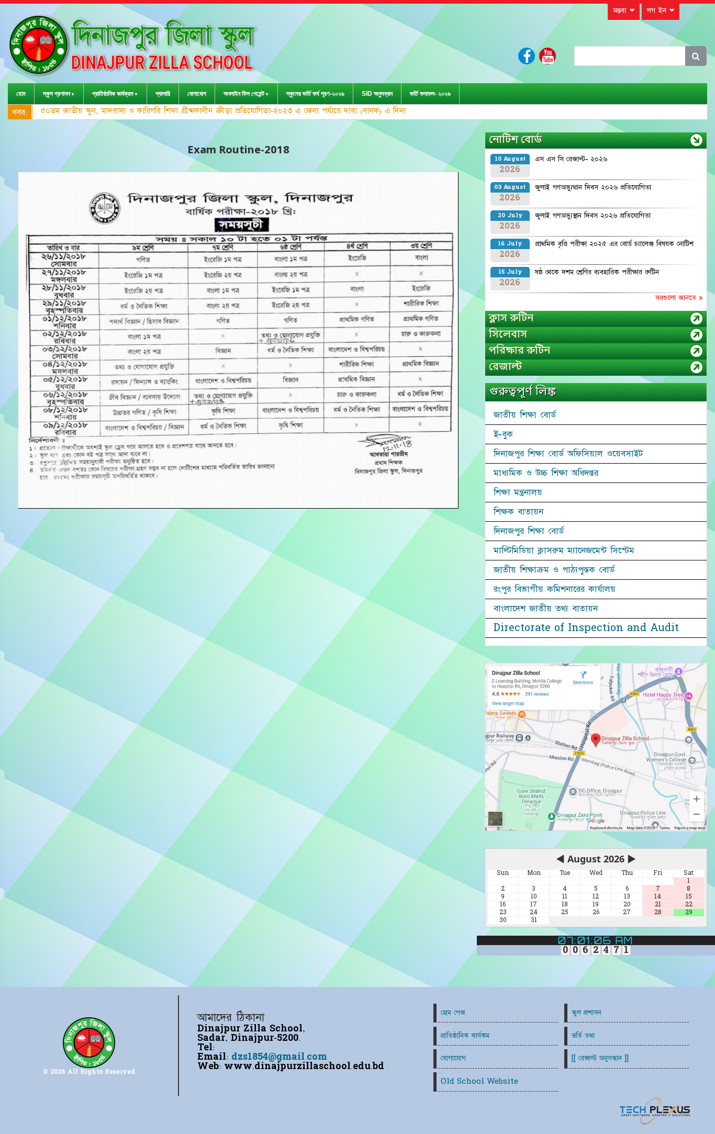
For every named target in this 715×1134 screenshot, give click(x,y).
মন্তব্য (621, 10)
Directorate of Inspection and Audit (586, 628)
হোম (21, 93)
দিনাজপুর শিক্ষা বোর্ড (529, 531)
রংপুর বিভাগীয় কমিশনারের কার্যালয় (555, 589)
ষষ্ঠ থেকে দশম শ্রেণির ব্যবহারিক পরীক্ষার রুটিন (597, 272)
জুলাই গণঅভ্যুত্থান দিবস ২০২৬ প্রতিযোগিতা (593, 187)
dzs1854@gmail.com (279, 1056)
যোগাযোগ (196, 93)
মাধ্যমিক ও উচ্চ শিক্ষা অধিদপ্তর (546, 473)
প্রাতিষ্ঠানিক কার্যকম (465, 1035)
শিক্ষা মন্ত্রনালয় (518, 492)
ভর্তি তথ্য (583, 1035)
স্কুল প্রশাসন (56, 93)
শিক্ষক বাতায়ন (518, 512)
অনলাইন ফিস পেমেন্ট (244, 93)
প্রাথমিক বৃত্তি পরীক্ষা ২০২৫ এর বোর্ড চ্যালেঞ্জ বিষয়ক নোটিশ (614, 244)
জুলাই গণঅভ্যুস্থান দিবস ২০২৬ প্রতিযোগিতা (593, 215)
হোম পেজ (453, 1012)
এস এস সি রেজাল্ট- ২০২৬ (571, 159)
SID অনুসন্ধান (377, 93)
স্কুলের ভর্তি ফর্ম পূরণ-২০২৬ (315, 93)
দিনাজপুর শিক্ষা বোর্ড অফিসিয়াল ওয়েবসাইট (568, 453)
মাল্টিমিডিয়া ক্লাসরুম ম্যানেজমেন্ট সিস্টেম (564, 550)
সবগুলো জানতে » (678, 297)
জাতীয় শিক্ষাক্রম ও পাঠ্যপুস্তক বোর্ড (554, 570)
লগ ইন (658, 10)
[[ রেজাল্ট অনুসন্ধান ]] (600, 1058)
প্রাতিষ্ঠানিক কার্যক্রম (112, 93)
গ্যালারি (162, 93)
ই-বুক (503, 434)
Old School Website (479, 1081)
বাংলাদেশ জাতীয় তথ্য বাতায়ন (546, 608)
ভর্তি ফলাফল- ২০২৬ (430, 93)
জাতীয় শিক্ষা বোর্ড (525, 415)
